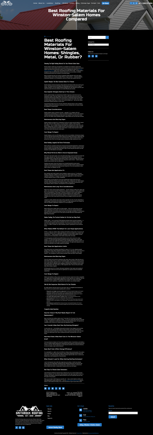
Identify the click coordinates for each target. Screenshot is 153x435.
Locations (50, 3)
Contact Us (50, 418)
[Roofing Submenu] (60, 3)
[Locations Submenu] (53, 3)
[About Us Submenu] (45, 3)
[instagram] (134, 3)
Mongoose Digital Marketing (93, 433)
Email (110, 410)
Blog (48, 416)
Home (35, 3)
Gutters (71, 3)
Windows (65, 3)
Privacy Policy (79, 433)
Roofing (57, 3)
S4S (98, 3)
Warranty (49, 409)
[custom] (136, 3)
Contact (93, 3)
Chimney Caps (85, 3)
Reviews (49, 413)
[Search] (107, 37)
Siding (77, 3)
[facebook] (131, 3)
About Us (41, 3)
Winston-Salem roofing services (73, 380)
